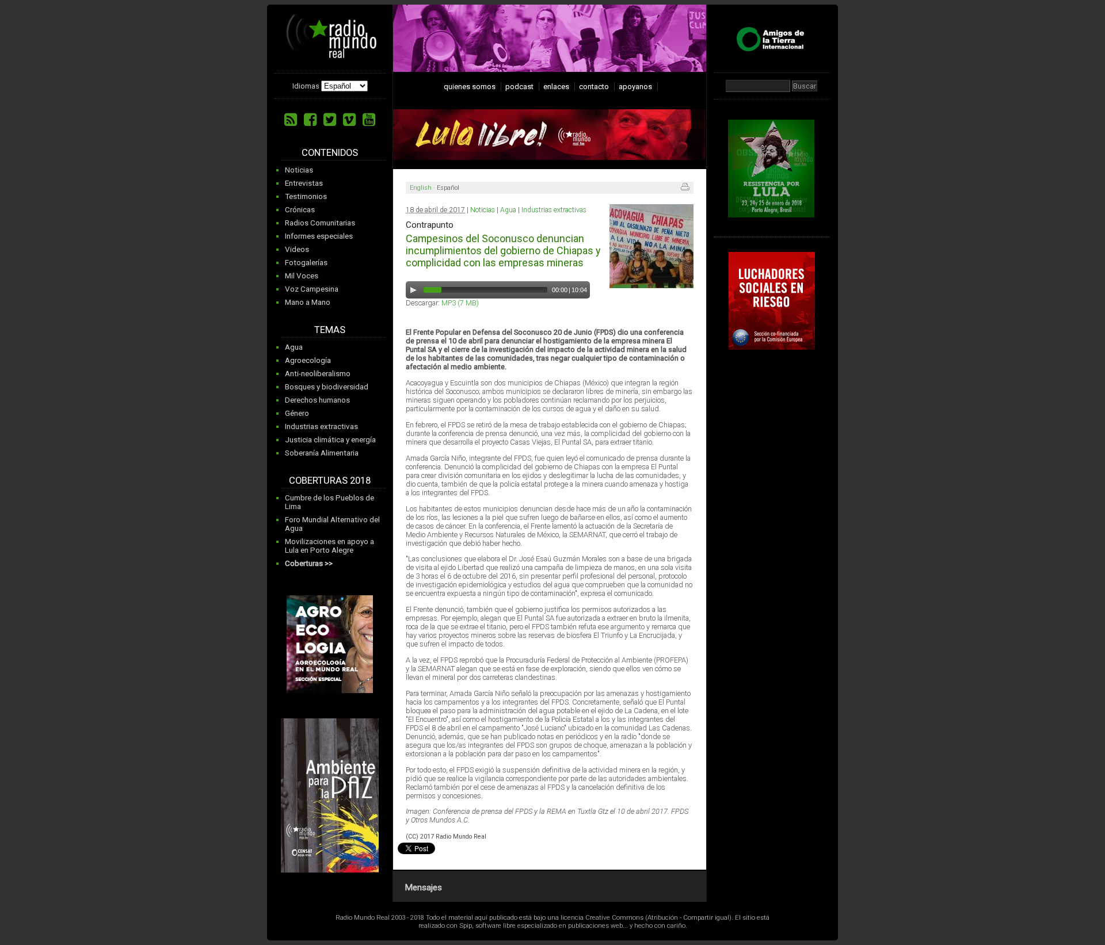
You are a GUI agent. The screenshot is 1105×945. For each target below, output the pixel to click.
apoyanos (635, 86)
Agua (294, 347)
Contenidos (330, 152)
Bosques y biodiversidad (326, 386)
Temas (329, 329)
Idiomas (305, 86)
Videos (297, 249)
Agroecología (308, 360)
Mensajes (423, 887)
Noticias (299, 170)
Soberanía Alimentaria (322, 453)
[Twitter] (330, 119)
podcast (519, 86)
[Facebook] (310, 119)
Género (297, 413)
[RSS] (291, 119)
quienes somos (470, 86)
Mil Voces (301, 275)
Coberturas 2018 (330, 480)
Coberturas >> (309, 563)
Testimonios (306, 196)
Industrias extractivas (321, 426)
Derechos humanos (317, 400)
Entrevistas (304, 183)
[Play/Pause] (413, 289)
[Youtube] (369, 119)
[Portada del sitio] (331, 54)
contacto (594, 86)
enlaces (556, 86)
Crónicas (300, 209)
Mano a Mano (307, 302)
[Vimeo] (349, 119)
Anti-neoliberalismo (317, 373)
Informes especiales (319, 236)
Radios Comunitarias (320, 223)
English (421, 188)
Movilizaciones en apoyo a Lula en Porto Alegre (329, 545)
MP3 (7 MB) (460, 303)
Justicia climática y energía (330, 439)
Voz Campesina (311, 289)
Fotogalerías (306, 262)
